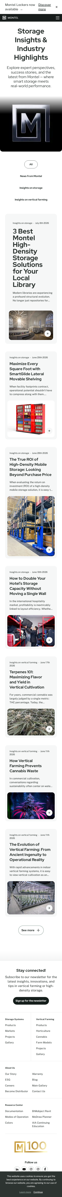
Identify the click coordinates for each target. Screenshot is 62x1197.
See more (27, 930)
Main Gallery (39, 1085)
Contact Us (38, 1091)
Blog (35, 1079)
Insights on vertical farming (31, 199)
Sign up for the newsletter (31, 1000)
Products (10, 1025)
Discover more (44, 7)
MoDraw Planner (42, 1116)
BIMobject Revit (41, 1111)
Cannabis (41, 1036)
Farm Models (44, 1042)
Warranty (37, 1073)
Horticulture (43, 1030)
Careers (9, 1085)
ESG (7, 1079)
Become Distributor (16, 1091)
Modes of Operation (16, 1116)
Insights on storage (31, 188)
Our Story (11, 1073)
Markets (10, 1030)
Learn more (25, 1192)
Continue (38, 1192)
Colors (9, 1122)
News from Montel (31, 176)
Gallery (9, 1042)
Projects (10, 1036)
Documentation (14, 1111)
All (31, 164)
